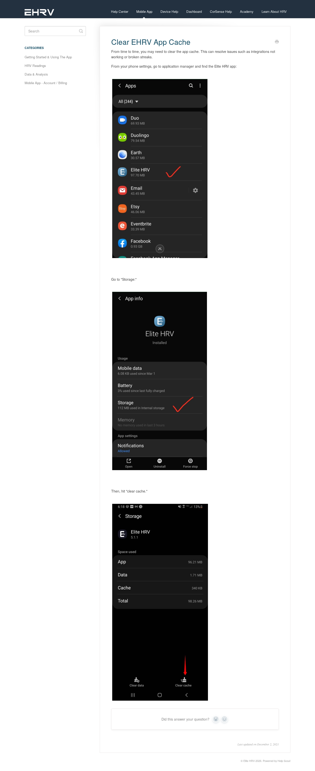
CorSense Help (221, 11)
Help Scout (284, 761)
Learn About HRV (274, 11)
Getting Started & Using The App (48, 57)
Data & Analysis (36, 74)
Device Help (169, 11)
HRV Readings (35, 65)
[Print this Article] (277, 42)
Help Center (119, 11)
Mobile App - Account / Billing (46, 82)
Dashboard (194, 11)
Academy (246, 11)
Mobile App (144, 11)
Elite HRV (249, 761)
